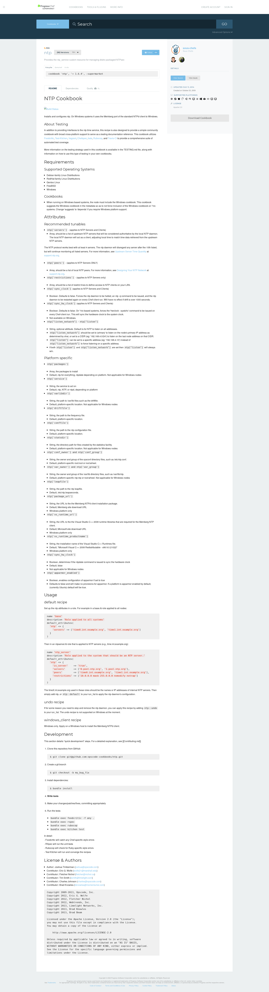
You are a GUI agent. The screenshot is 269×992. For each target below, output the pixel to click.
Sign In (228, 7)
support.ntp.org (51, 255)
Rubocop (97, 138)
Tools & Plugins (96, 7)
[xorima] (183, 60)
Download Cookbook (200, 118)
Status (173, 985)
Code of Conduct (95, 985)
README (53, 88)
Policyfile (48, 67)
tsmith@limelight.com (81, 877)
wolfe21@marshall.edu (85, 870)
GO (224, 24)
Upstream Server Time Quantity (130, 251)
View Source (178, 78)
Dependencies (72, 88)
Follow (152, 52)
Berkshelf (58, 67)
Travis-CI (112, 138)
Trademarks (52, 982)
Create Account (210, 7)
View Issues (193, 78)
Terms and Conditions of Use (115, 985)
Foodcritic (49, 138)
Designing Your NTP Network (131, 270)
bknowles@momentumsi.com (89, 884)
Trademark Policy (162, 985)
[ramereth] (174, 60)
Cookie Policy (147, 985)
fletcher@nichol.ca (85, 874)
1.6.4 (66, 52)
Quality (93, 88)
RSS (48, 48)
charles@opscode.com (89, 881)
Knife (67, 67)
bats (90, 138)
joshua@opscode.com (86, 867)
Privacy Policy (134, 985)
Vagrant (72, 138)
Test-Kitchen (61, 138)
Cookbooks (76, 7)
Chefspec (82, 138)
